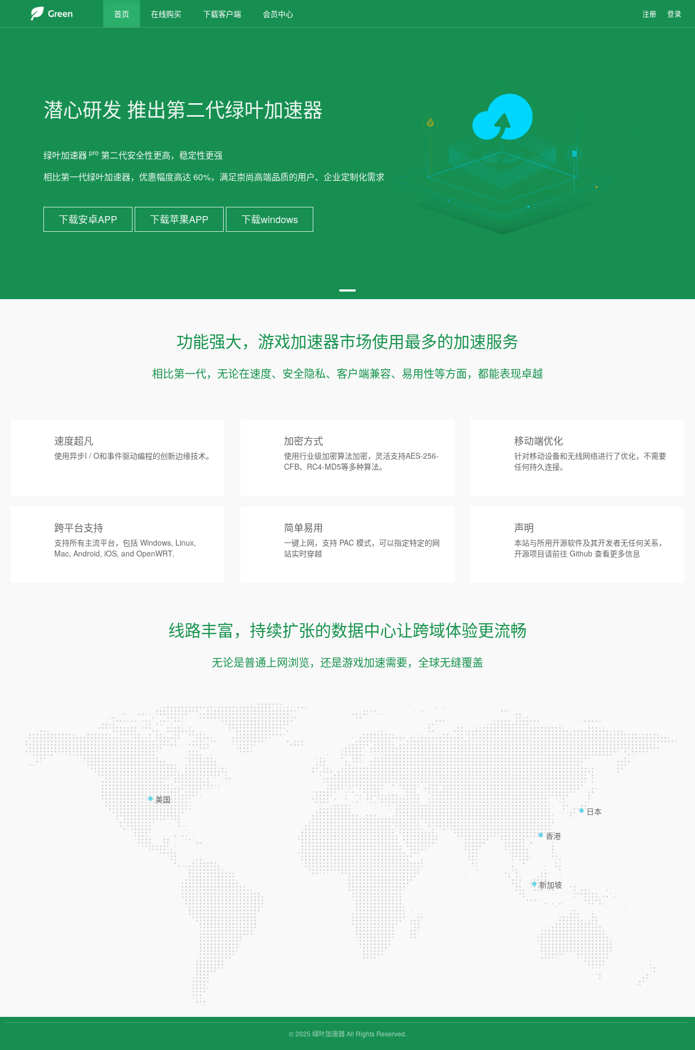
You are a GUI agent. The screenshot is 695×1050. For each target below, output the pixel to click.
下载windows (269, 219)
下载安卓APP (88, 219)
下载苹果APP (179, 219)
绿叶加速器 (328, 1033)
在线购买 (166, 13)
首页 (121, 13)
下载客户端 (222, 13)
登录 (674, 13)
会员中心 (278, 13)
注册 (649, 13)
